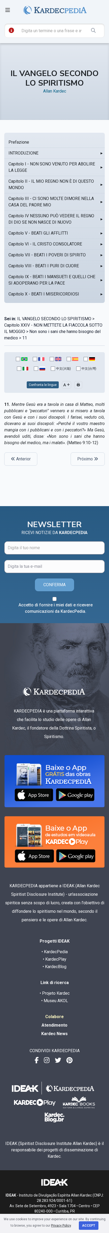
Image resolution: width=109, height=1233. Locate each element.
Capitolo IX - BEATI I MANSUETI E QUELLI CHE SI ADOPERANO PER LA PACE (51, 280)
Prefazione (18, 142)
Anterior (23, 458)
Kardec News (54, 1033)
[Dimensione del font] (66, 385)
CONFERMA (54, 584)
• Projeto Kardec (55, 993)
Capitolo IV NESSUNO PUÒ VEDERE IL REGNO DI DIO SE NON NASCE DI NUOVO (51, 219)
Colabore (54, 1016)
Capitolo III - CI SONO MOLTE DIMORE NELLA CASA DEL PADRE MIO (51, 201)
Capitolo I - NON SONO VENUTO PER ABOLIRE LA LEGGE (51, 167)
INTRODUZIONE (23, 153)
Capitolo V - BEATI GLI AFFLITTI (38, 233)
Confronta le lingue (43, 385)
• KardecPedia (55, 951)
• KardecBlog (54, 966)
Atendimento (54, 1025)
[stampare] (78, 385)
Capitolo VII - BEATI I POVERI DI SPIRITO (47, 254)
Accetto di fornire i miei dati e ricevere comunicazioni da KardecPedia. (56, 608)
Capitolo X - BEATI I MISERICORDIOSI (43, 294)
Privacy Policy (61, 1225)
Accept (88, 1225)
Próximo (85, 458)
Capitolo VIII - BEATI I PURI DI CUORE (43, 265)
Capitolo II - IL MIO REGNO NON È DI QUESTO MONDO (51, 184)
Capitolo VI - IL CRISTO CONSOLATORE (45, 244)
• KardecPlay (54, 959)
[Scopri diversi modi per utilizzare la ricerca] (11, 30)
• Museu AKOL (54, 1000)
